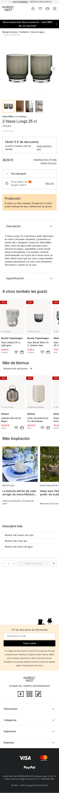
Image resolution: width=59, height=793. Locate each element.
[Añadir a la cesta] (22, 352)
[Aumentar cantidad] (13, 564)
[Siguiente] (54, 69)
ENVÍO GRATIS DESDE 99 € (32, 2)
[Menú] (54, 8)
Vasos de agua (37, 32)
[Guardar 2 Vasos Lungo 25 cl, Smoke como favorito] (54, 564)
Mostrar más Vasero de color (19, 535)
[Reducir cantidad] (4, 564)
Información (10, 708)
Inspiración (10, 731)
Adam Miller (8, 116)
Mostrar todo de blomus (16, 368)
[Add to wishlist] (16, 352)
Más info (50, 183)
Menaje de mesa (9, 32)
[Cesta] (47, 8)
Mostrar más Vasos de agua (19, 546)
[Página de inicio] (8, 8)
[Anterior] (5, 69)
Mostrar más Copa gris (16, 541)
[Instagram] (29, 693)
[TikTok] (38, 693)
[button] (7, 131)
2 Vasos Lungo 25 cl (12, 35)
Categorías (10, 720)
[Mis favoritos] (40, 8)
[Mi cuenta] (33, 8)
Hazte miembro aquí (44, 147)
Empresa (9, 742)
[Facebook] (20, 693)
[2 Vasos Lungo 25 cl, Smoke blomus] (29, 68)
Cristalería (24, 32)
